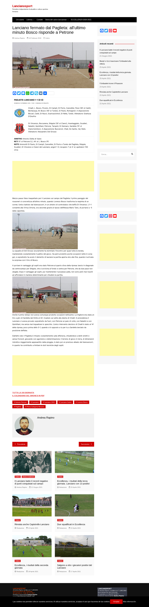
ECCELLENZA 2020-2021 (81, 20)
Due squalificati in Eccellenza (71, 524)
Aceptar (116, 602)
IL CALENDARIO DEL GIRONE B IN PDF (28, 396)
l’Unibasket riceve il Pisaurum (111, 83)
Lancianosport (22, 6)
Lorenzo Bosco (82, 402)
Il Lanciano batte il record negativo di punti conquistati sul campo (116, 51)
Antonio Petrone (21, 402)
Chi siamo (20, 20)
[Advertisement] (53, 176)
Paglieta (18, 407)
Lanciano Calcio (65, 402)
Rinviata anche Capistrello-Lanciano (32, 524)
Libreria (29, 20)
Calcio (47, 38)
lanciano (35, 402)
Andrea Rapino (19, 38)
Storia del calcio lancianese (56, 20)
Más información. (129, 602)
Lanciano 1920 (49, 402)
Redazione (63, 487)
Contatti (40, 20)
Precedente (21, 444)
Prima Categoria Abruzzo (35, 407)
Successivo (85, 444)
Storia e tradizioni (28, 477)
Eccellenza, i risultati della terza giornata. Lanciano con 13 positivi (115, 73)
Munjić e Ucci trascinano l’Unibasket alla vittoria (115, 62)
